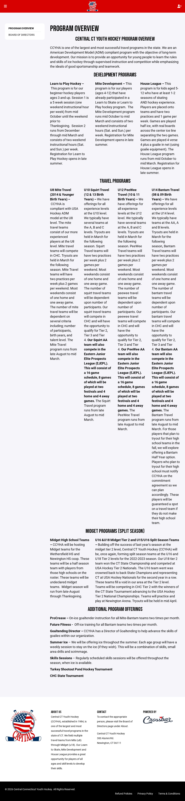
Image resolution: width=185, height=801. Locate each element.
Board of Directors (21, 34)
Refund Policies (123, 793)
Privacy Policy (145, 793)
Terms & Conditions (169, 793)
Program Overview (21, 28)
